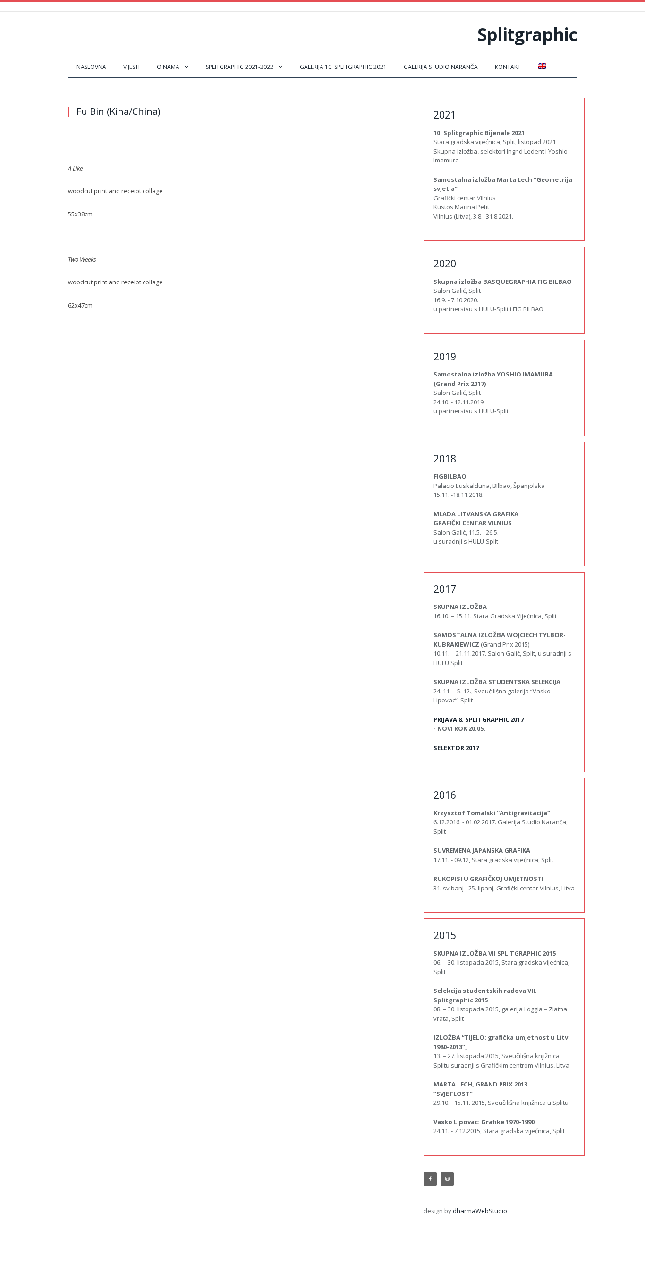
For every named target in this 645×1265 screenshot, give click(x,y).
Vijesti (131, 67)
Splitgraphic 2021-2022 (239, 67)
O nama (168, 67)
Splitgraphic (527, 34)
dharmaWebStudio (480, 1210)
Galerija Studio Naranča (441, 67)
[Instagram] (447, 1179)
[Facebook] (430, 1179)
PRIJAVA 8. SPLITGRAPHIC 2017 (478, 719)
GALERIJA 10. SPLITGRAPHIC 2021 (343, 67)
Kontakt (508, 67)
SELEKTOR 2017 (456, 748)
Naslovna (91, 67)
